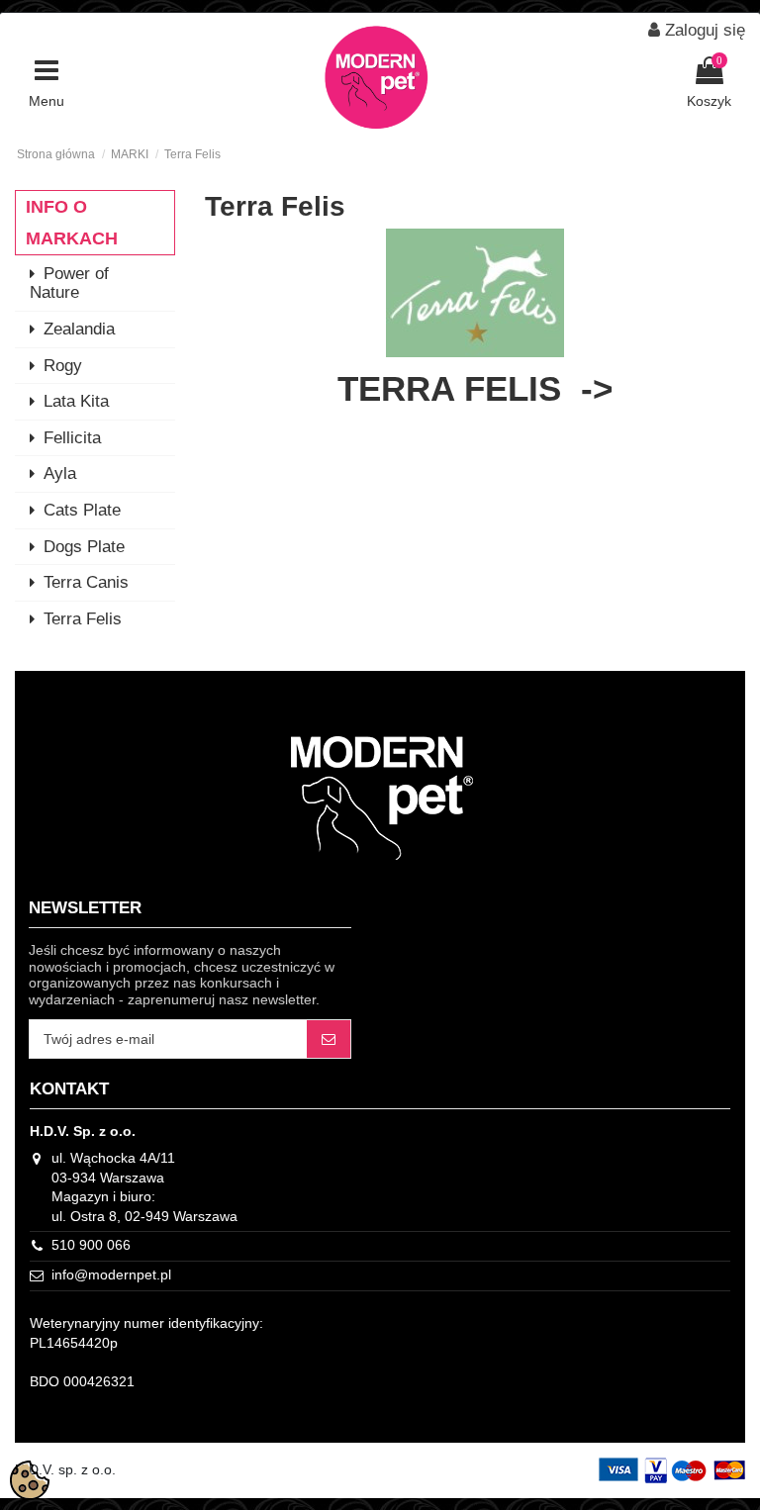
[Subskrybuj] (328, 1039)
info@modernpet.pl (111, 1274)
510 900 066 (91, 1245)
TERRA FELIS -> (475, 388)
